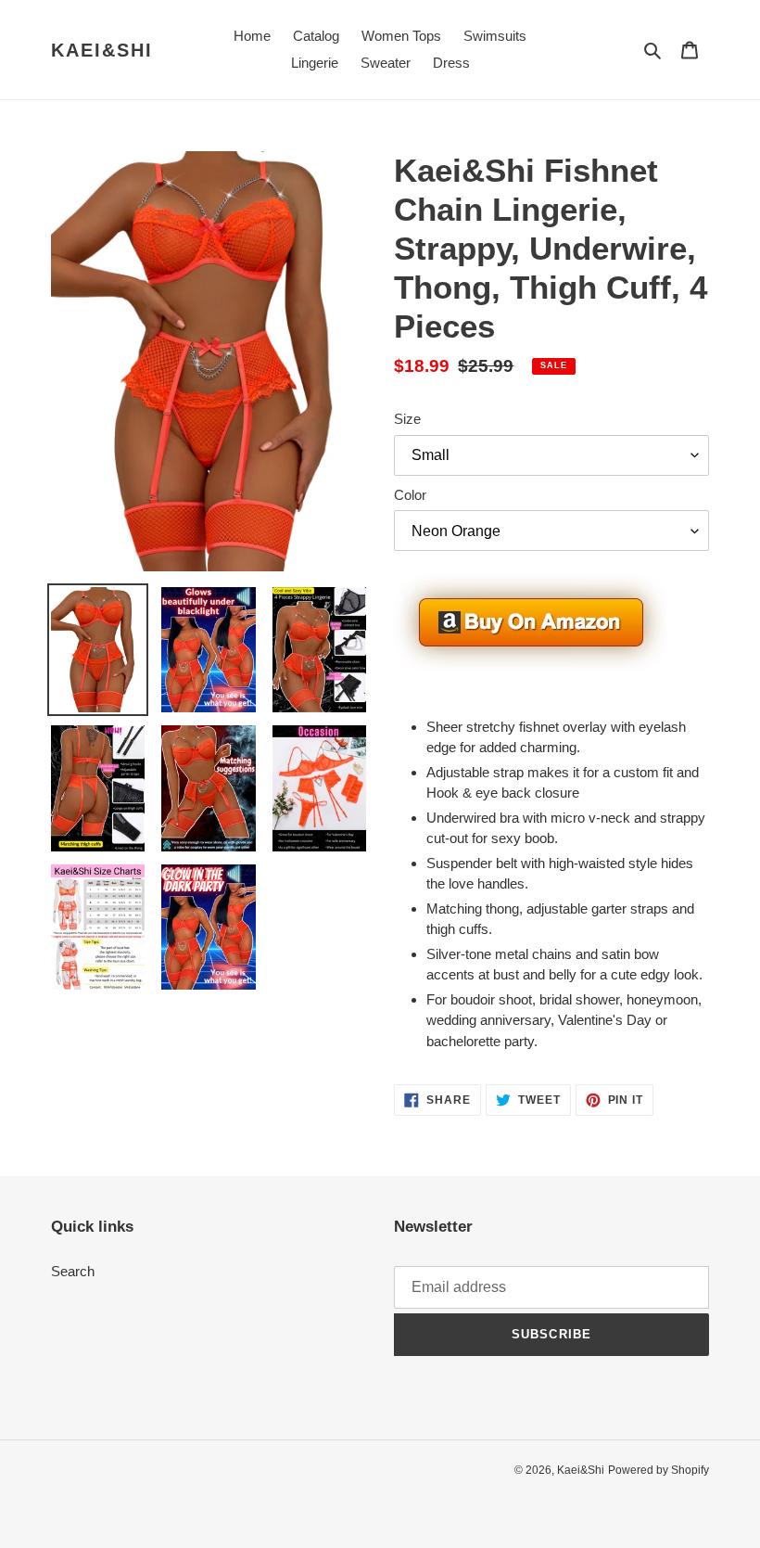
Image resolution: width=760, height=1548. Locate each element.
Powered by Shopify (658, 1470)
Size (407, 419)
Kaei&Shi (102, 50)
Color (410, 495)
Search (73, 1271)
